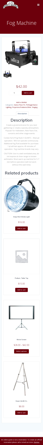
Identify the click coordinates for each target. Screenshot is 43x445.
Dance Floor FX (19, 105)
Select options (21, 351)
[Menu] (38, 5)
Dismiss (36, 442)
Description (22, 114)
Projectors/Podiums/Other (21, 107)
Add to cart (28, 93)
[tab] (22, 114)
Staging (34, 107)
